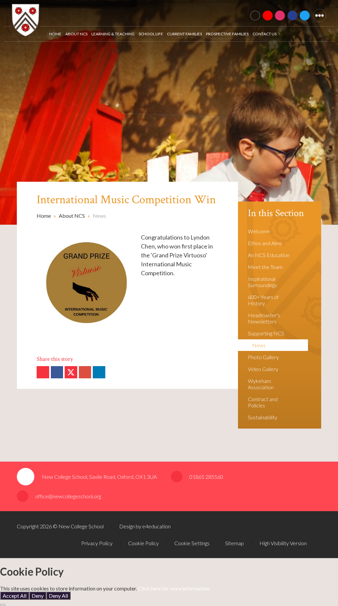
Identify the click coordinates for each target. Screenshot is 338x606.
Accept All (14, 595)
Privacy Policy (97, 543)
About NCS (72, 215)
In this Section (276, 213)
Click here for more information (173, 588)
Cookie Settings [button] (192, 543)
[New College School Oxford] (103, 11)
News (99, 215)
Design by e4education (145, 526)
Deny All (58, 595)
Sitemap (234, 543)
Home (44, 215)
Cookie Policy (143, 543)
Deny (38, 595)
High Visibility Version (283, 543)
